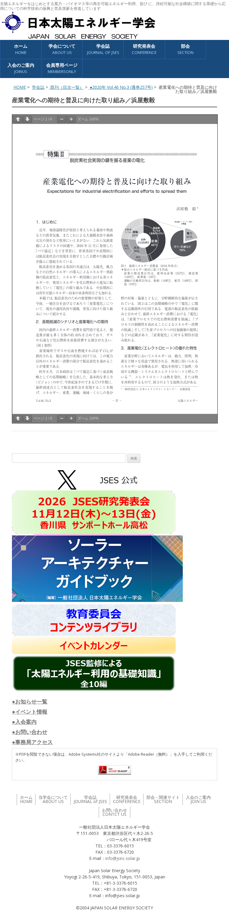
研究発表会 (144, 49)
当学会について (53, 799)
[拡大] (71, 119)
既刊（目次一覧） (66, 87)
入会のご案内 (20, 68)
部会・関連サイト (163, 799)
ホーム (20, 49)
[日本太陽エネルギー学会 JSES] (78, 25)
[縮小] (61, 119)
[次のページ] (27, 119)
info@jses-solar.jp (122, 858)
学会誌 (38, 87)
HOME (19, 87)
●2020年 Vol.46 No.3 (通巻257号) (121, 87)
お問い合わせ (114, 812)
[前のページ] (17, 119)
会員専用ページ (62, 68)
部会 (185, 49)
